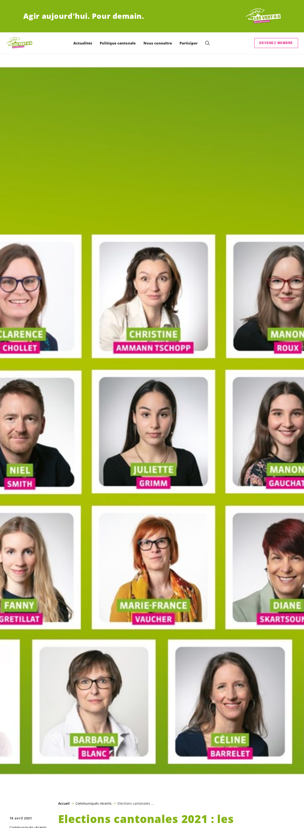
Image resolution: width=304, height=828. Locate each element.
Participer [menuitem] (189, 43)
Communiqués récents (94, 803)
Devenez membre (276, 43)
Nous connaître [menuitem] (157, 43)
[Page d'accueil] (263, 16)
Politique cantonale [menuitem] (118, 43)
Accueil (64, 803)
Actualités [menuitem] (82, 43)
